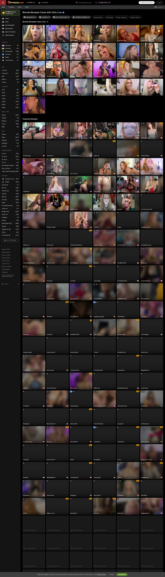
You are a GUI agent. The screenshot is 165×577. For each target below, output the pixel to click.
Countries (44, 17)
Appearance (30, 17)
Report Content (6, 255)
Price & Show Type (61, 17)
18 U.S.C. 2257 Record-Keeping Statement (8, 276)
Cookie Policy (101, 574)
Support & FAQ (6, 249)
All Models (5, 272)
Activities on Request (81, 17)
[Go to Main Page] (15, 2)
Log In (159, 2)
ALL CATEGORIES (11, 240)
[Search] (96, 2)
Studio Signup (6, 269)
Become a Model (6, 266)
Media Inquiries (6, 258)
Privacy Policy (6, 261)
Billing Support (6, 252)
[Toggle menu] (3, 2)
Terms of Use (5, 263)
